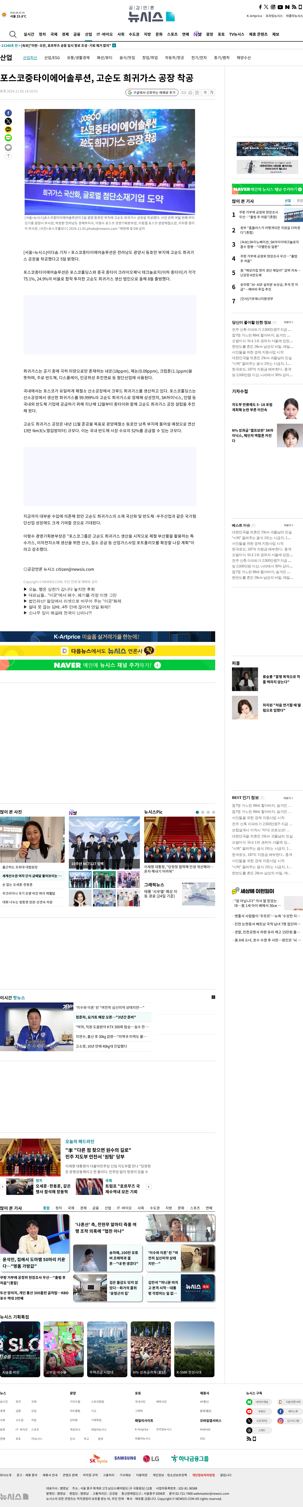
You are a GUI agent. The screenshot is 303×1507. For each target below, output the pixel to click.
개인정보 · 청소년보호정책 (170, 1475)
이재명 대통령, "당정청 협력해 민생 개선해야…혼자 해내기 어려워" (179, 869)
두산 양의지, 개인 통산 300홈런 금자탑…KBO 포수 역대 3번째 (34, 1295)
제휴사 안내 (50, 1475)
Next (149, 1186)
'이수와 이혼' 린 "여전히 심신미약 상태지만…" (110, 1007)
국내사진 (140, 1401)
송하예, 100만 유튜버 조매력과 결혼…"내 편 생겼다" (123, 1258)
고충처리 (108, 1475)
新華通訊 (205, 1411)
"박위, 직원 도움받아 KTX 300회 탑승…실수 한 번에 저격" (112, 1026)
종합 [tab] (300, 200)
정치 (42, 34)
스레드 (261, 1430)
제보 (275, 34)
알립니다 (226, 1475)
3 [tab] (208, 812)
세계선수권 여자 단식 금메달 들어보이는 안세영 (33, 875)
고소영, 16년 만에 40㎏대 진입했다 (101, 1046)
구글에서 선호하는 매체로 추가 (154, 92)
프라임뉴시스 (274, 15)
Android (205, 1429)
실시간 (29, 34)
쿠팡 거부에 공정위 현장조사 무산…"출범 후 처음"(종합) (33, 1280)
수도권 (134, 34)
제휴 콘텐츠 (258, 34)
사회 (121, 34)
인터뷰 (74, 1420)
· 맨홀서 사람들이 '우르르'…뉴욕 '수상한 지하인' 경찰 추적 (267, 916)
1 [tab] (197, 812)
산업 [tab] (288, 200)
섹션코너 (75, 1429)
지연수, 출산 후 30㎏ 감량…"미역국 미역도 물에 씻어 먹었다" (112, 1036)
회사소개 (5, 1475)
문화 (159, 34)
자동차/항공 (174, 57)
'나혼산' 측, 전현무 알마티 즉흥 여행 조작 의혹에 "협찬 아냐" (106, 1227)
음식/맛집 (127, 57)
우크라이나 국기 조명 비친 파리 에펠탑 (28, 893)
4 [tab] (213, 812)
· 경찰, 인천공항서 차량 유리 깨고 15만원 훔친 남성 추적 (267, 932)
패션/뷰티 (104, 57)
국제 (54, 34)
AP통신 (204, 1401)
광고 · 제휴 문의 (27, 1475)
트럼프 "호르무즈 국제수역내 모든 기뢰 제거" (122, 1191)
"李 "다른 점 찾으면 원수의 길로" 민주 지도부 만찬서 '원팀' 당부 (98, 1153)
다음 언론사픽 (293, 1402)
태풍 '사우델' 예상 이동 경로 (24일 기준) (160, 894)
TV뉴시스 (237, 34)
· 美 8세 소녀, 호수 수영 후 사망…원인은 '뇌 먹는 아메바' (267, 940)
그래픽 (139, 1411)
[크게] (211, 92)
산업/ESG (52, 57)
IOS (202, 1438)
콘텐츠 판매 (70, 1475)
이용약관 (141, 1475)
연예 (185, 34)
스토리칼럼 (97, 1401)
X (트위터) (262, 1421)
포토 (221, 34)
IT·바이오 (105, 34)
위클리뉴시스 (294, 15)
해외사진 (161, 1401)
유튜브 (261, 1411)
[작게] (204, 92)
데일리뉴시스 (99, 1429)
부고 (86, 1439)
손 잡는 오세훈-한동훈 (17, 884)
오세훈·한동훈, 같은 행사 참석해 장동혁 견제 (53, 1191)
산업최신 (30, 57)
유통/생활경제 (78, 57)
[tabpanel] (179, 846)
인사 (72, 1439)
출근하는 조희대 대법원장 (20, 867)
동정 (100, 1439)
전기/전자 (199, 57)
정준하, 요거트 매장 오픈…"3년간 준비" (105, 1017)
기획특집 (96, 1420)
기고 (93, 1411)
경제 (65, 34)
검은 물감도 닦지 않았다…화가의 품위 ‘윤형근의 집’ (123, 1288)
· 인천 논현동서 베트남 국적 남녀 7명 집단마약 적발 (267, 924)
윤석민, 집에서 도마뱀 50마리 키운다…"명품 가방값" (34, 1262)
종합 (46, 1208)
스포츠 (172, 34)
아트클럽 (75, 1411)
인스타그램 (293, 1421)
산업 (88, 34)
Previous (2, 1186)
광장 (209, 34)
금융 (76, 34)
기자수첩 (240, 391)
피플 (236, 663)
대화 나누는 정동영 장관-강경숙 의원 (27, 902)
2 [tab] (202, 812)
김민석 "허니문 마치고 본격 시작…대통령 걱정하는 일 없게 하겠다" (163, 1288)
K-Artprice (254, 15)
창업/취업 (150, 57)
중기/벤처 (222, 57)
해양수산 (244, 57)
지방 (147, 34)
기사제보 (125, 1475)
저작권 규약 (90, 1475)
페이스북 (293, 1411)
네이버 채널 (262, 1402)
